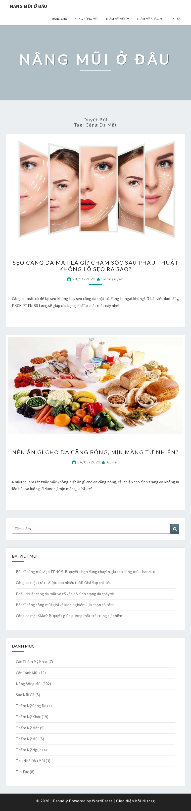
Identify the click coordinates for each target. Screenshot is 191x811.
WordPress (102, 800)
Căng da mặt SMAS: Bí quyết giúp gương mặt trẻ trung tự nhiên (69, 615)
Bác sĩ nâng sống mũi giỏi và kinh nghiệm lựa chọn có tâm (65, 604)
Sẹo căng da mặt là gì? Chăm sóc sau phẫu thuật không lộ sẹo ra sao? (96, 265)
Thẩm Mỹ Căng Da (31, 705)
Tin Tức (175, 18)
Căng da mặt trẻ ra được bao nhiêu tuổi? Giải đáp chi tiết (63, 582)
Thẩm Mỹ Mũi (115, 18)
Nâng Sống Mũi (86, 18)
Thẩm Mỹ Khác (148, 18)
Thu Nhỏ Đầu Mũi (30, 760)
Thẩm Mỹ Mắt (27, 727)
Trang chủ (58, 18)
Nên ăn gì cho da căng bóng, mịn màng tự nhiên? (95, 452)
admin (112, 462)
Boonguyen (112, 279)
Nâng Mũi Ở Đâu (28, 6)
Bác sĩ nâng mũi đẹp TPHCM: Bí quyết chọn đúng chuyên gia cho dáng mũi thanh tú (85, 571)
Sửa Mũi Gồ (25, 694)
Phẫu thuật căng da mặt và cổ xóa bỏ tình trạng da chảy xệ (65, 593)
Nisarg (148, 800)
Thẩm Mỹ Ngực (28, 749)
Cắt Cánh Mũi (27, 672)
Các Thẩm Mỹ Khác (32, 661)
